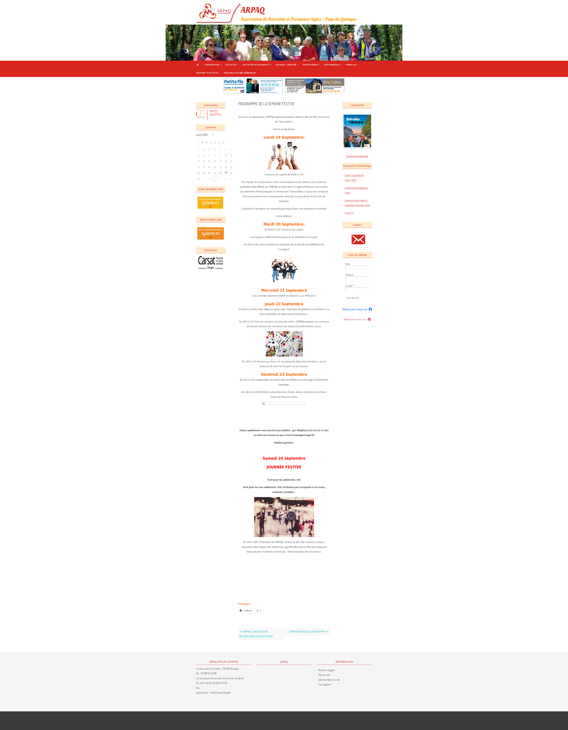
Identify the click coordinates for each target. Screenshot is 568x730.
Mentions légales (326, 670)
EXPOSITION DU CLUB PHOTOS (307, 631)
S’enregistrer (324, 684)
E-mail (349, 285)
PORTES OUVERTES (215, 113)
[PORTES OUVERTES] (201, 117)
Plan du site (324, 674)
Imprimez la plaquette (357, 156)
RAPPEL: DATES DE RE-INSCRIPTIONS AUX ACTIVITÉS (256, 634)
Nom (347, 263)
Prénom (349, 274)
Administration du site (329, 679)
